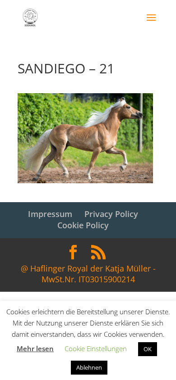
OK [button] (148, 349)
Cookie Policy (83, 225)
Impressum (50, 213)
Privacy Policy (111, 213)
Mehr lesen (35, 348)
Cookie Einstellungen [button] (96, 348)
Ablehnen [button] (89, 367)
